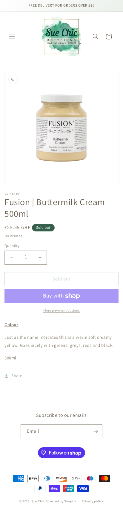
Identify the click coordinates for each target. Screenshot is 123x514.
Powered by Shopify (60, 501)
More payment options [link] (61, 310)
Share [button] (16, 375)
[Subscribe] (95, 431)
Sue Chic (38, 501)
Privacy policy (93, 501)
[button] (12, 36)
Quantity (11, 245)
